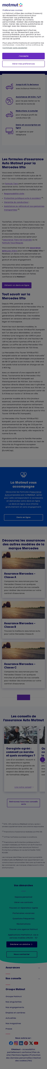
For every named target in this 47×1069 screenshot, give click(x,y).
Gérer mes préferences (23, 64)
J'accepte (23, 56)
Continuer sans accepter (15, 48)
